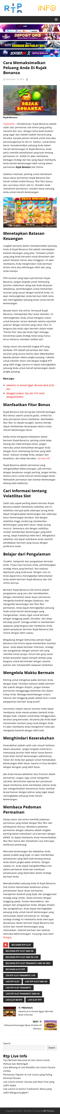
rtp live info (43, 458)
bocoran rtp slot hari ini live (22, 957)
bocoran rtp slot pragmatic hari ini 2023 (28, 963)
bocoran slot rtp (15, 969)
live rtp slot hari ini (36, 981)
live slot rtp (35, 999)
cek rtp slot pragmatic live (20, 975)
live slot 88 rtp (14, 999)
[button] (55, 19)
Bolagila (7, 937)
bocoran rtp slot (21, 945)
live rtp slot (12, 981)
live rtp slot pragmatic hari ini (23, 993)
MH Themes (48, 1111)
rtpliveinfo (9, 123)
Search (7, 1043)
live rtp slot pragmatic (18, 987)
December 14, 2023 (15, 79)
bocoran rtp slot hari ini (20, 951)
